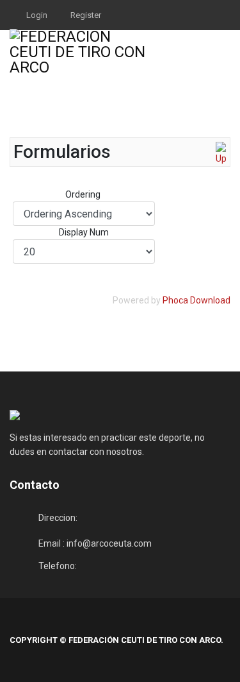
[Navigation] (225, 51)
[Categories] (221, 154)
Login (36, 15)
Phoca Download (196, 300)
